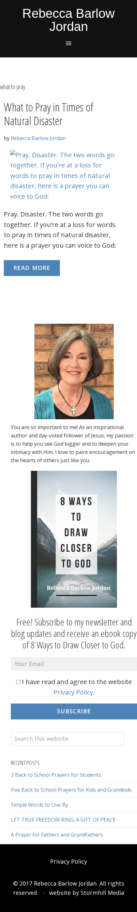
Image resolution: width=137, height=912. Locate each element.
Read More (31, 268)
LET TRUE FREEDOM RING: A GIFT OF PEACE (63, 819)
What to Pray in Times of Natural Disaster (48, 114)
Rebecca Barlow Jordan (68, 19)
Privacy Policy (73, 692)
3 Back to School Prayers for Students (56, 774)
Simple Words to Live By (39, 804)
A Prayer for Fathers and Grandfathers (57, 834)
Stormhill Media (102, 892)
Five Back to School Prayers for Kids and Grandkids (71, 789)
